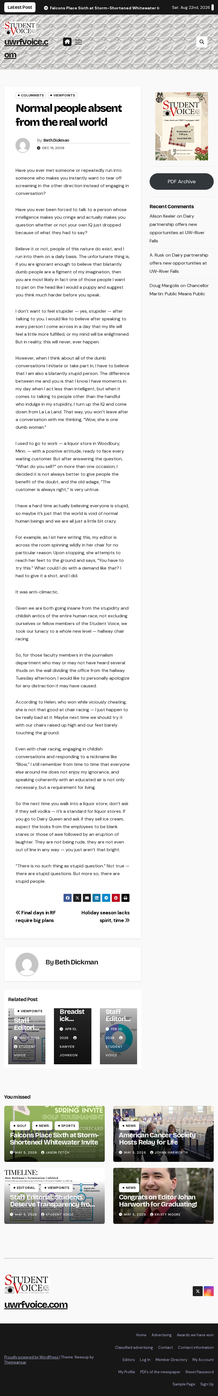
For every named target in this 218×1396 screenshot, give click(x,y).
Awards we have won (195, 1335)
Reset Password (200, 1372)
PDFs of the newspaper (160, 1372)
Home (141, 1335)
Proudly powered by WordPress (31, 1357)
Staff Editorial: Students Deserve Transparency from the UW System (53, 1204)
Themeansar (15, 1362)
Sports (68, 1125)
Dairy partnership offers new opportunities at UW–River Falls (179, 263)
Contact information (196, 1347)
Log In (145, 1359)
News (44, 1125)
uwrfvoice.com (36, 1304)
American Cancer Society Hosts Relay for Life (157, 1138)
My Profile (126, 1372)
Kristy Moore (168, 1214)
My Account (203, 1359)
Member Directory (171, 1359)
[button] (201, 42)
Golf (21, 1125)
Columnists (32, 95)
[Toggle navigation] (78, 42)
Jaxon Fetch (58, 1152)
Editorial (26, 1187)
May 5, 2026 (26, 1152)
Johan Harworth (171, 1152)
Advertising (162, 1335)
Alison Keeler (163, 216)
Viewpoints (64, 95)
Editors (129, 1359)
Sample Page (184, 1384)
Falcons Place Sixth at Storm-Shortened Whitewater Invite (54, 1138)
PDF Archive (182, 181)
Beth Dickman (56, 140)
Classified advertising (134, 1347)
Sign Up (207, 1384)
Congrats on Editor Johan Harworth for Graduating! (158, 1200)
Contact (165, 1347)
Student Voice (114, 1050)
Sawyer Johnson (69, 1050)
